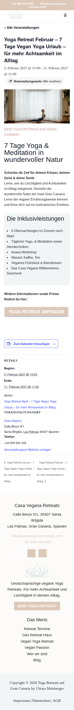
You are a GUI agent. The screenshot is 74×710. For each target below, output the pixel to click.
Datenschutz (41, 700)
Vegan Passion (37, 647)
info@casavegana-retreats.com (37, 536)
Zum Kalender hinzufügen (32, 344)
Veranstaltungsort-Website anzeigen (27, 449)
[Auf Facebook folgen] (31, 553)
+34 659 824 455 (37, 542)
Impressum (22, 700)
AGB (57, 700)
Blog (37, 660)
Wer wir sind (37, 654)
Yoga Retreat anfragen (36, 312)
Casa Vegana (13, 420)
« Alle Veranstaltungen (21, 27)
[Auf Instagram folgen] (42, 553)
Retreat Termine (37, 629)
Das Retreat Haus (37, 635)
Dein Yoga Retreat (37, 606)
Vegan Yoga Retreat (37, 641)
